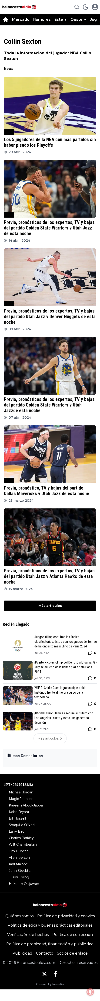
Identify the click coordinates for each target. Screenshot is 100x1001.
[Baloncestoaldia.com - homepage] (19, 7)
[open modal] (95, 7)
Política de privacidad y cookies (66, 916)
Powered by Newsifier (50, 984)
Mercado (21, 19)
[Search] (77, 7)
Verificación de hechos (28, 934)
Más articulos (50, 606)
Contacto (44, 953)
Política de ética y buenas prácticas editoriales (50, 925)
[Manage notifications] (90, 992)
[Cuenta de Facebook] (55, 974)
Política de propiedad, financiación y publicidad (50, 944)
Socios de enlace (72, 953)
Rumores (42, 19)
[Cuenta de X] (44, 974)
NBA (9, 132)
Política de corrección (72, 934)
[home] (5, 19)
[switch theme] (85, 7)
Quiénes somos (19, 916)
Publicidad (22, 953)
